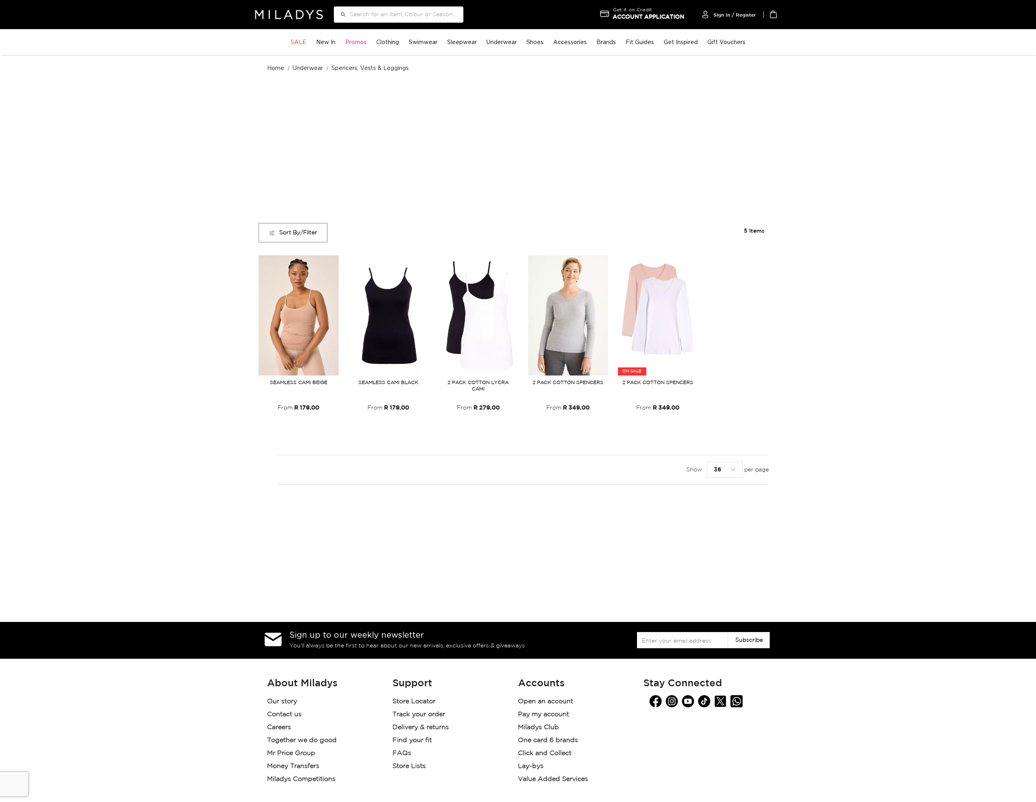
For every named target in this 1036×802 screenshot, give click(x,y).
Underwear (501, 42)
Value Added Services (553, 779)
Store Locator (415, 701)
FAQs (402, 753)
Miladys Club (538, 727)
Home (276, 68)
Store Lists (409, 766)
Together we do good (302, 740)
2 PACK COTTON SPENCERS (568, 382)
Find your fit (412, 740)
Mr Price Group (292, 753)
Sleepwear (462, 42)
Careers (279, 727)
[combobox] (398, 14)
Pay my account (543, 714)
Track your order (419, 714)
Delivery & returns (422, 727)
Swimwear (423, 42)
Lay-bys (530, 766)
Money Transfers (293, 766)
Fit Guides (640, 42)
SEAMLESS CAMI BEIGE (298, 382)
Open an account (545, 701)
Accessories (570, 42)
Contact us (284, 714)
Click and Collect (545, 753)
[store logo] (289, 14)
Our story (282, 701)
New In (325, 42)
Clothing (387, 42)
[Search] (340, 14)
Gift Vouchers (726, 42)
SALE (298, 42)
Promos (356, 42)
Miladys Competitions (301, 779)
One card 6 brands (548, 740)
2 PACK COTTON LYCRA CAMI (478, 385)
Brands (606, 42)
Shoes (534, 42)
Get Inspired (681, 42)
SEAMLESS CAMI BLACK (388, 382)
